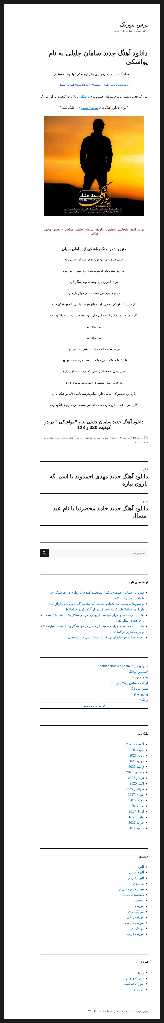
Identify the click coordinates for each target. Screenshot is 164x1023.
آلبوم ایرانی (136, 872)
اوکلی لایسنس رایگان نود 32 (129, 683)
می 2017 (137, 806)
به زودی (138, 883)
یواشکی (84, 96)
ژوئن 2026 (136, 755)
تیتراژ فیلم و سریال (131, 889)
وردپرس (138, 989)
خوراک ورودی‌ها (133, 978)
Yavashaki (121, 85)
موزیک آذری (136, 911)
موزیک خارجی (134, 922)
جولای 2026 (136, 750)
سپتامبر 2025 (135, 789)
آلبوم (140, 866)
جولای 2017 (136, 794)
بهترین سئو (141, 694)
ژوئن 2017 (136, 800)
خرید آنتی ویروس (94, 705)
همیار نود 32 (140, 688)
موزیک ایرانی (92, 437)
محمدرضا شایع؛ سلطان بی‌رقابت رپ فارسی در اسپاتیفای (106, 637)
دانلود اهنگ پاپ (52, 437)
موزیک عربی (135, 934)
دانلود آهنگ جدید (72, 437)
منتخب (139, 900)
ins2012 (137, 437)
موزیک (105, 437)
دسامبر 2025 (135, 772)
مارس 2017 (135, 817)
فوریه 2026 (136, 761)
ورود (141, 972)
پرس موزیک (134, 24)
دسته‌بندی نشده (133, 894)
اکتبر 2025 (137, 783)
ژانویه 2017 (136, 828)
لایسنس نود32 (138, 671)
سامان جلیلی (89, 107)
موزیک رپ (137, 928)
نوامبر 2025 (136, 778)
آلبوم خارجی (135, 878)
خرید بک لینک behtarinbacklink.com (124, 666)
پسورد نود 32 (139, 677)
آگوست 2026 (135, 744)
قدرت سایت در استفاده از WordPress (109, 1011)
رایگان (143, 699)
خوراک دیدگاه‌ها (134, 983)
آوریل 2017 (136, 811)
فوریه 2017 (136, 822)
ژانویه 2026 (136, 766)
